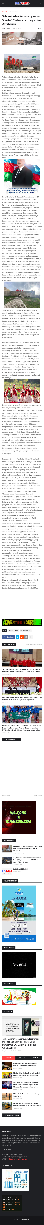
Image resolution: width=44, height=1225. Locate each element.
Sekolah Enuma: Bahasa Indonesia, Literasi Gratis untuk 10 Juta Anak (25, 1064)
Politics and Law (25, 631)
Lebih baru (6, 795)
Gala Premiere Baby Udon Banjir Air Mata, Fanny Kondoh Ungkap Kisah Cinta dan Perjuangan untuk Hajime (25, 1085)
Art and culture (13, 12)
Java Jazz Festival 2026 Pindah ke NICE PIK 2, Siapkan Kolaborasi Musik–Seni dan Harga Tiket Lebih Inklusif (21, 670)
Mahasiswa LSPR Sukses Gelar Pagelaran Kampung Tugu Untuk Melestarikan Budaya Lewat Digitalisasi (22, 698)
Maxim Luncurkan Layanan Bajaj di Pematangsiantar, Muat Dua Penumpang (27, 1104)
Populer (9, 1058)
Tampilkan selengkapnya (34, 644)
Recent (22, 1058)
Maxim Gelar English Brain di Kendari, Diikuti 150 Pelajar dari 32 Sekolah (26, 1074)
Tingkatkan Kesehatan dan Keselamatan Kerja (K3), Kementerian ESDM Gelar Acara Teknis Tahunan (27, 860)
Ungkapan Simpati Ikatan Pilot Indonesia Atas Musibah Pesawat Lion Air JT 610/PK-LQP (27, 848)
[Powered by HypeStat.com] (12, 1211)
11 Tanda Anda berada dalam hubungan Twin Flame (27, 1095)
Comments (35, 1058)
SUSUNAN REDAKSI (20, 869)
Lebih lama (37, 795)
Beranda (4, 12)
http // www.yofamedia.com (18, 1159)
